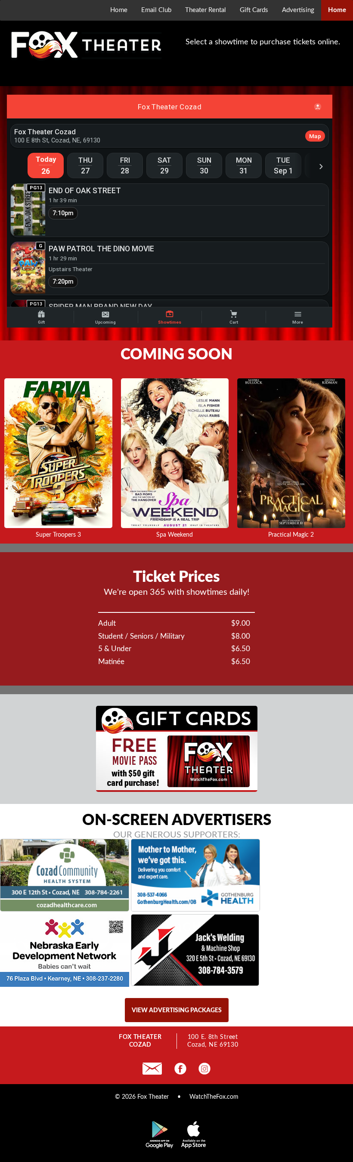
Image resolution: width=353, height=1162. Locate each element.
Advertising (298, 10)
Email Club (156, 10)
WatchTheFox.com (213, 1097)
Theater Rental (205, 10)
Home (118, 10)
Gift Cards (254, 10)
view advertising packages (177, 1010)
